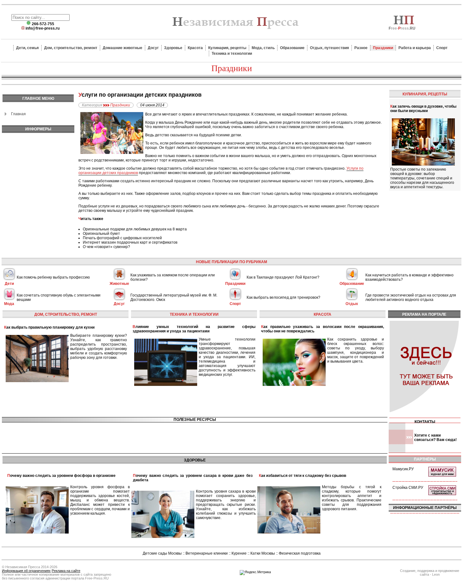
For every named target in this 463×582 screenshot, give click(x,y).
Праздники (383, 48)
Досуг (153, 48)
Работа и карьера (414, 48)
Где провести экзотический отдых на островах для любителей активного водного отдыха (410, 297)
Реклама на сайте (66, 571)
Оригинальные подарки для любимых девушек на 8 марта (135, 229)
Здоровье (173, 48)
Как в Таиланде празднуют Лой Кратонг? (283, 277)
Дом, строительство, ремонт (70, 48)
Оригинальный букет (101, 233)
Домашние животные (122, 48)
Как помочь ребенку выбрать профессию (53, 277)
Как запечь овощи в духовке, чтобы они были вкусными (423, 108)
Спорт (442, 48)
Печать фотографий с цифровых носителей (122, 238)
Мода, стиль (263, 48)
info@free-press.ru (43, 28)
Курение (239, 553)
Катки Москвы (262, 553)
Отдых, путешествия (329, 48)
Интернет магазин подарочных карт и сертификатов (130, 242)
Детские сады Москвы (162, 553)
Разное (361, 48)
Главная (18, 114)
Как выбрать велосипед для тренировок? (283, 297)
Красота (195, 48)
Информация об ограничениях (26, 571)
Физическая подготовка (300, 553)
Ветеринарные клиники (207, 553)
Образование (292, 48)
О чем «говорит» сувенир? (106, 247)
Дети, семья (27, 48)
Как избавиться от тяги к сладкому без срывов (302, 475)
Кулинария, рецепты (227, 48)
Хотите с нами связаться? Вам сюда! (435, 437)
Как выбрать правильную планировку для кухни (49, 327)
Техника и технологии (232, 53)
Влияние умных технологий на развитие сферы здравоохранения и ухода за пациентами (194, 329)
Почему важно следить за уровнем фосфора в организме (61, 475)
